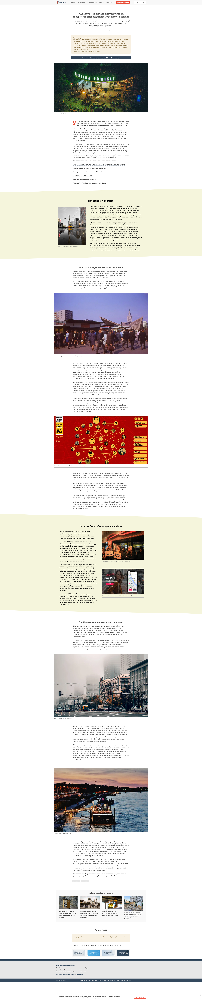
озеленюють (82, 126)
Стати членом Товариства (82, 51)
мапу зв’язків (78, 401)
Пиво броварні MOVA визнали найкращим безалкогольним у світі (110, 913)
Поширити (87, 4)
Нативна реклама (114, 980)
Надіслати (106, 4)
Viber (107, 58)
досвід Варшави (85, 134)
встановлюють (117, 128)
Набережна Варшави (97, 130)
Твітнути (97, 4)
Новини (72, 2)
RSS (130, 980)
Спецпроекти (124, 980)
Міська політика (92, 2)
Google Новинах (115, 58)
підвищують (83, 128)
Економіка (109, 2)
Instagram (103, 58)
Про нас (106, 980)
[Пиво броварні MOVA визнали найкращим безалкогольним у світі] (112, 902)
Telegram (92, 58)
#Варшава (75, 881)
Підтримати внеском (123, 2)
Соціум (101, 2)
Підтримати (116, 4)
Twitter (98, 58)
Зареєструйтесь (102, 937)
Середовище (81, 2)
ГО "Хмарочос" (83, 980)
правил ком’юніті (114, 945)
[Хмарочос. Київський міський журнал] (61, 2)
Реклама (90, 980)
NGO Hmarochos (98, 980)
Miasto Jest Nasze (97, 217)
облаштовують (103, 126)
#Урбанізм (84, 881)
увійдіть (111, 937)
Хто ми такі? (96, 51)
